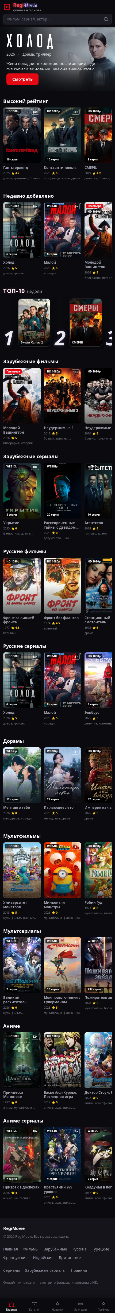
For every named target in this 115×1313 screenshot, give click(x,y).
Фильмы (31, 1249)
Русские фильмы (24, 551)
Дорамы (13, 741)
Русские (79, 1249)
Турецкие (100, 1249)
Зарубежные (55, 1249)
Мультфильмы (22, 836)
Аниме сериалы (23, 1120)
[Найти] (106, 19)
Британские (70, 1257)
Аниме (11, 1026)
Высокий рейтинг (25, 101)
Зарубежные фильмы (30, 361)
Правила (79, 1270)
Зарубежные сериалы (31, 456)
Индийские (43, 1257)
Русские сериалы (24, 646)
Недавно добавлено (28, 196)
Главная (10, 1249)
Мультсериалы (22, 931)
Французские (15, 1257)
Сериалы (11, 1270)
